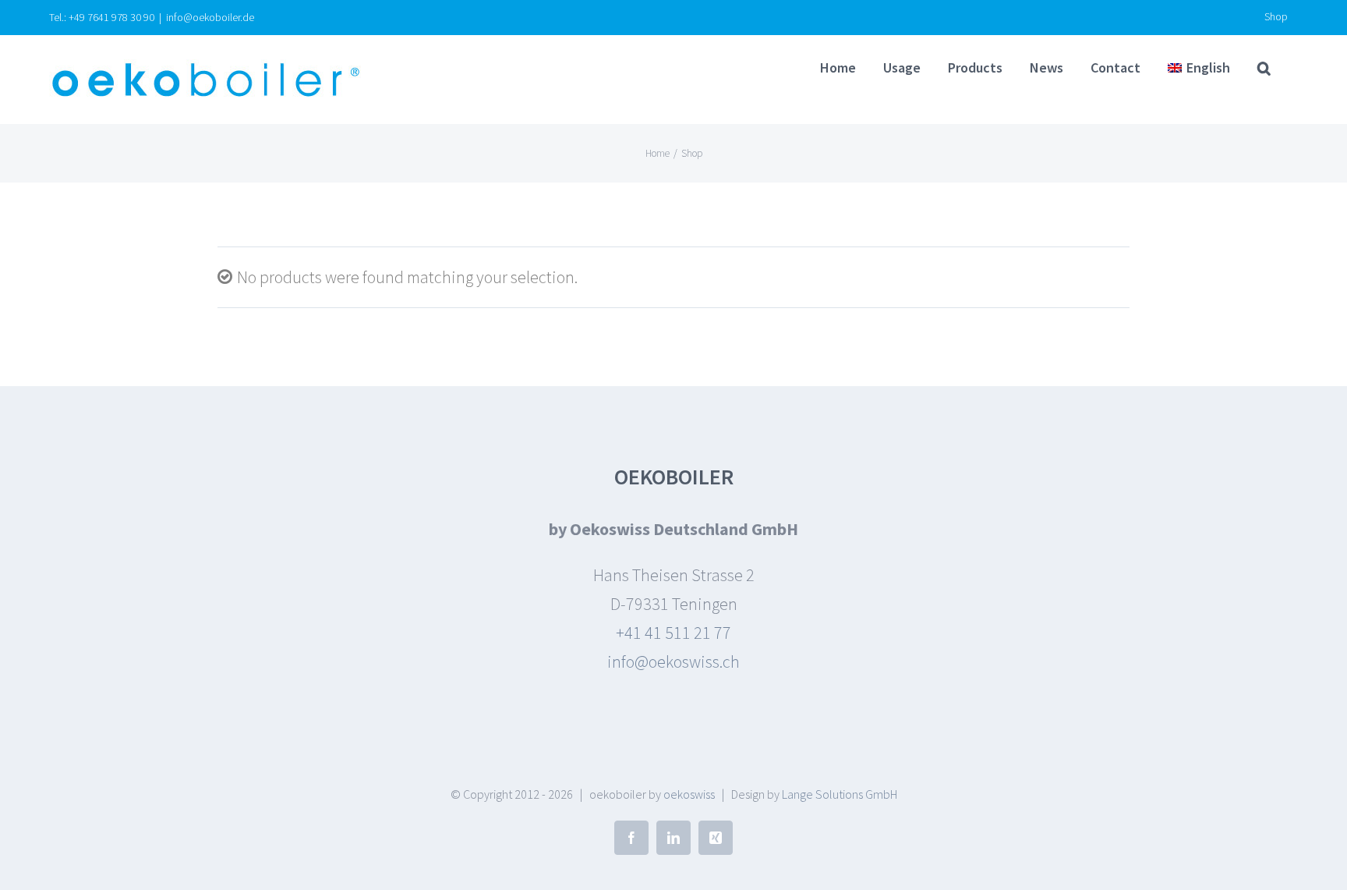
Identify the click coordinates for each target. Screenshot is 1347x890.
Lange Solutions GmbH (839, 794)
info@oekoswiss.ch (673, 661)
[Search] (1264, 68)
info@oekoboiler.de (210, 17)
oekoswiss (689, 794)
